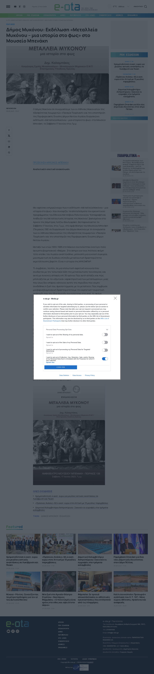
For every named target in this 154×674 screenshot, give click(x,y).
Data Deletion (64, 375)
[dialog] (77, 337)
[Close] (116, 299)
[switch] (105, 334)
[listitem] (77, 329)
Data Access (77, 375)
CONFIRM (61, 367)
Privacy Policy (90, 375)
